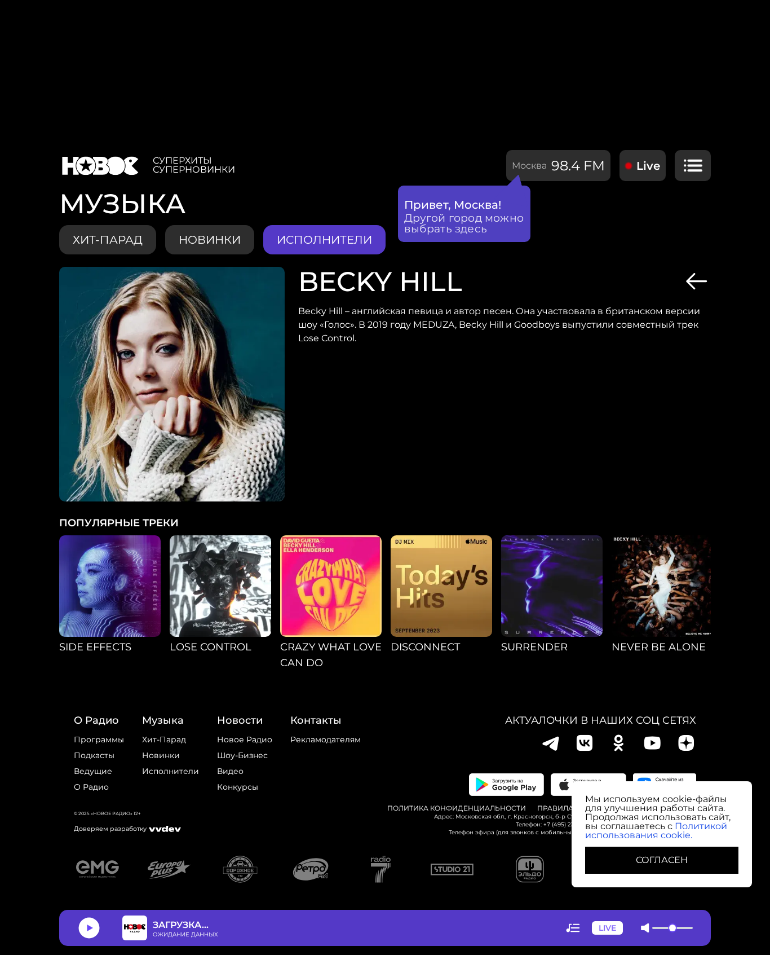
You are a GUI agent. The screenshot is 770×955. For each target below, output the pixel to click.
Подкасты (94, 755)
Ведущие (93, 771)
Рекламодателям (325, 739)
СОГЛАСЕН (662, 860)
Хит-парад (108, 240)
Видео (230, 771)
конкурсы (237, 787)
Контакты (316, 720)
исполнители (324, 240)
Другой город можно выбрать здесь (464, 223)
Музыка (163, 720)
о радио (96, 720)
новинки (210, 240)
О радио (91, 787)
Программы (99, 739)
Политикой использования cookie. (656, 830)
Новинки (161, 755)
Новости (240, 720)
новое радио (244, 739)
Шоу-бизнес (242, 755)
